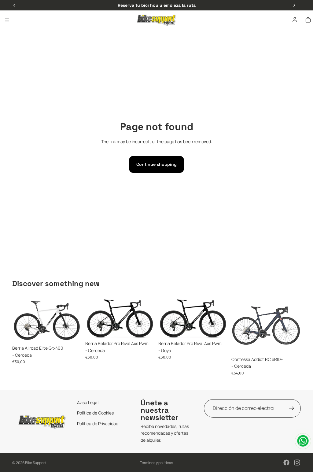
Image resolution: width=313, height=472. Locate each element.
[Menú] (7, 20)
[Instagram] (297, 462)
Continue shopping (156, 164)
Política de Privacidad (97, 423)
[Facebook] (286, 462)
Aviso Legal (87, 402)
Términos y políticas (156, 462)
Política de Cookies (95, 413)
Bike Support (35, 462)
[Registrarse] (291, 408)
